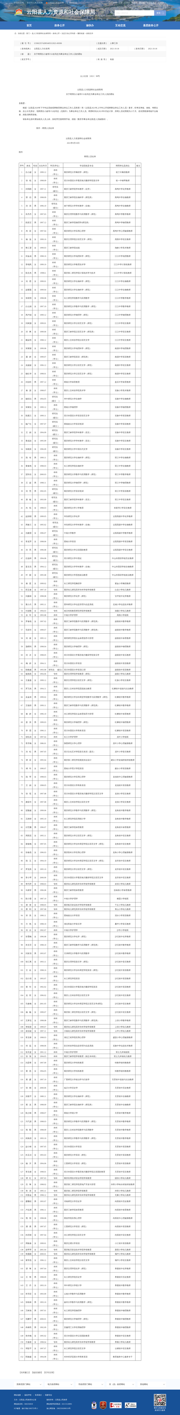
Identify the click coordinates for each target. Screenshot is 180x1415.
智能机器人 (151, 3)
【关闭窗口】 (25, 1372)
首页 (29, 25)
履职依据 (80, 33)
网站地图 (17, 1395)
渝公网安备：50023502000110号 (59, 1408)
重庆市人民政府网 (35, 3)
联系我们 (39, 1395)
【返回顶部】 (37, 1372)
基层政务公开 (151, 25)
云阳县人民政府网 (56, 3)
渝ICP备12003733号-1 (30, 1408)
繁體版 (142, 3)
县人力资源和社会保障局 (41, 33)
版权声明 (27, 1395)
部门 (28, 33)
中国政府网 (19, 3)
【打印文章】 (49, 1372)
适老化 (134, 3)
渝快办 (90, 25)
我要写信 (48, 1395)
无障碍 (127, 3)
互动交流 (120, 25)
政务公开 (59, 25)
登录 (115, 3)
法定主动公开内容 (68, 33)
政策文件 (89, 33)
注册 (120, 3)
